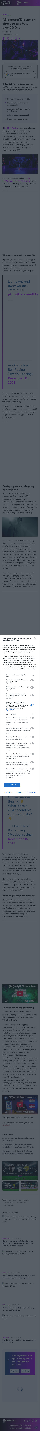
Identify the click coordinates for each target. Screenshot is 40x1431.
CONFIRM (12, 785)
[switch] (32, 680)
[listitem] (20, 675)
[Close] (36, 639)
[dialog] (20, 715)
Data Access (20, 792)
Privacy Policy (31, 792)
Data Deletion (8, 792)
